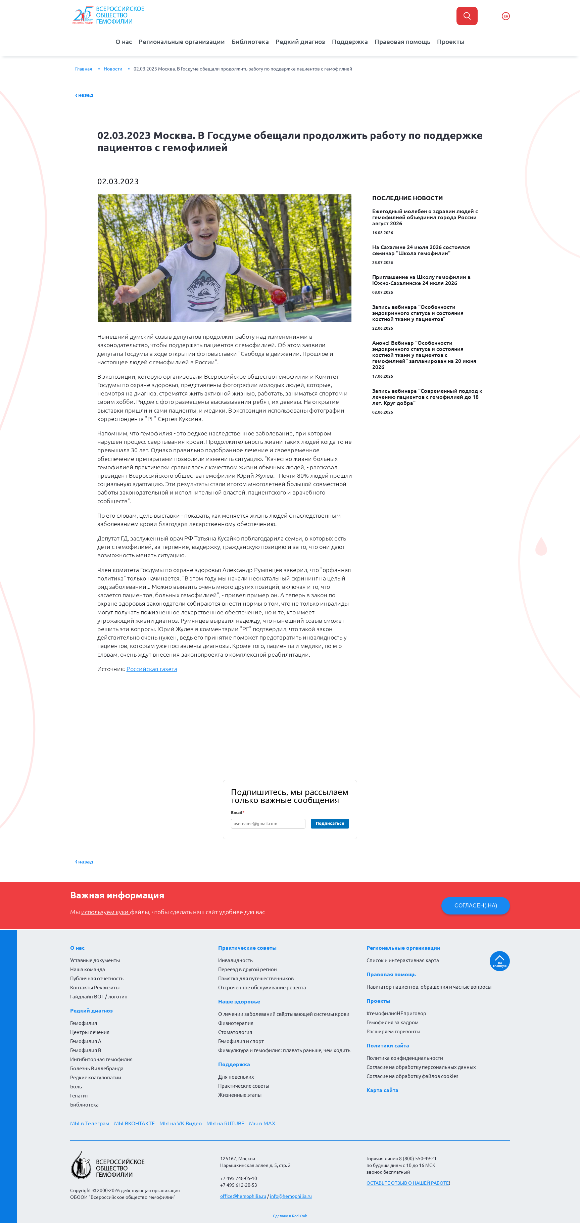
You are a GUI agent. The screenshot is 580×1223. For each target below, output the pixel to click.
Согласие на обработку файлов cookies (412, 1076)
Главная (83, 69)
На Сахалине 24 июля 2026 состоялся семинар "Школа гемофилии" (421, 250)
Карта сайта (382, 1090)
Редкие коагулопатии (95, 1077)
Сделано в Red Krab (290, 1216)
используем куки (105, 911)
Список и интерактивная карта (403, 960)
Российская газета (152, 668)
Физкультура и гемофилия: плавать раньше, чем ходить (284, 1050)
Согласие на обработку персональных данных (421, 1067)
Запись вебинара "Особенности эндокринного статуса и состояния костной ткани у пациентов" (418, 313)
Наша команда (87, 969)
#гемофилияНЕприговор (396, 1013)
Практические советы (247, 948)
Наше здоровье (239, 1001)
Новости (113, 69)
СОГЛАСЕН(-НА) (475, 905)
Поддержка (350, 41)
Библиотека (250, 41)
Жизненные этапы (239, 1095)
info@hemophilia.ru (291, 1196)
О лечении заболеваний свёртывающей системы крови (283, 1014)
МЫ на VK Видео (180, 1123)
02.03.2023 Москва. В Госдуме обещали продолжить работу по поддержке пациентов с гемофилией (243, 69)
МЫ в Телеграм (89, 1123)
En (505, 16)
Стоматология (235, 1032)
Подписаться (330, 823)
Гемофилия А (85, 1041)
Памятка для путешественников (256, 978)
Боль (76, 1086)
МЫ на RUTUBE (225, 1123)
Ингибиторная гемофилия (101, 1059)
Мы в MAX (262, 1123)
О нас (123, 41)
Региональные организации (182, 41)
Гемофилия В (85, 1050)
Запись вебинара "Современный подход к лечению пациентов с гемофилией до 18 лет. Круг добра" (427, 397)
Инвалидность (235, 960)
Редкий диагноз (300, 41)
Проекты (451, 41)
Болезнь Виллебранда (97, 1068)
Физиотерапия (235, 1023)
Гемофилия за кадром (393, 1022)
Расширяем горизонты (393, 1031)
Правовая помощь (402, 41)
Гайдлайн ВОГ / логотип (99, 996)
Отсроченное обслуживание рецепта (262, 987)
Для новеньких (236, 1077)
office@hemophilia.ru (243, 1196)
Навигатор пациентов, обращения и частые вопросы (429, 987)
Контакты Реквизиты (94, 987)
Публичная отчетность (97, 978)
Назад (85, 95)
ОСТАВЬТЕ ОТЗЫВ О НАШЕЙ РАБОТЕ (408, 1183)
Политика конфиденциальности (405, 1058)
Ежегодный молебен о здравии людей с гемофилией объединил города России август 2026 (425, 217)
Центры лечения (89, 1032)
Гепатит (79, 1095)
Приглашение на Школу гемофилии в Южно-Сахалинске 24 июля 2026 (421, 280)
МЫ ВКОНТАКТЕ (134, 1123)
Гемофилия (83, 1023)
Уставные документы (95, 960)
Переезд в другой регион (247, 969)
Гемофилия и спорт (241, 1041)
